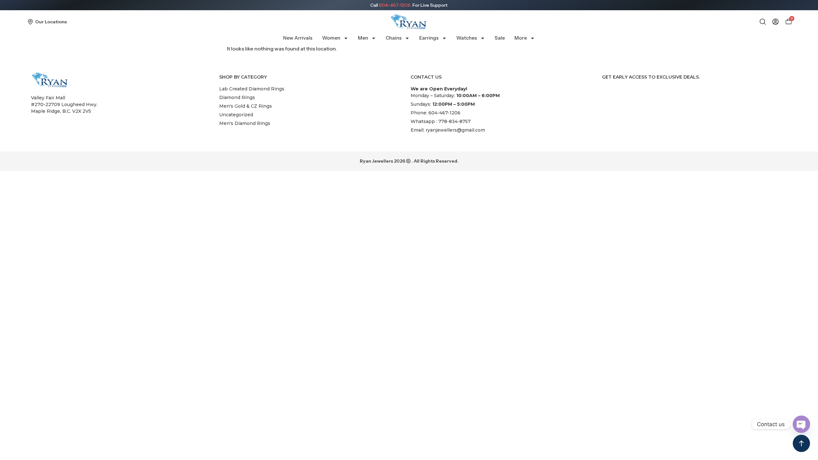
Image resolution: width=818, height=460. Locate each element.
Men (363, 38)
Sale (500, 38)
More (520, 38)
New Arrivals (298, 38)
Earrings (429, 38)
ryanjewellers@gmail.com (455, 130)
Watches (466, 38)
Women (331, 38)
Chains (394, 38)
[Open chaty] (801, 424)
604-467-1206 (395, 5)
